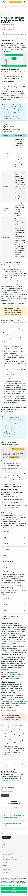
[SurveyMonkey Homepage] (3, 2)
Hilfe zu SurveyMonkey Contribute (9, 859)
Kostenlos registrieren (15, 2)
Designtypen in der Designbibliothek (10, 27)
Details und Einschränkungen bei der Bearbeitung (14, 34)
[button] (14, 532)
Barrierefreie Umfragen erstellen (9, 780)
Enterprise (4, 625)
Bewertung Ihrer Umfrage (11, 808)
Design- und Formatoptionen (10, 12)
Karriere (4, 846)
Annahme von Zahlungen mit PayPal (12, 824)
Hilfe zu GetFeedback (6, 854)
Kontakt (4, 870)
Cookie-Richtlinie (16, 885)
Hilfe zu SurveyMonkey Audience (9, 857)
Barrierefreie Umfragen (7, 40)
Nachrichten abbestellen (7, 869)
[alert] (14, 717)
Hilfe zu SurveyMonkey (7, 853)
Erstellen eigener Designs (8, 29)
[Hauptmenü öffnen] (24, 2)
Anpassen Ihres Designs (7, 32)
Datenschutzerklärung (6, 885)
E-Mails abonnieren (6, 872)
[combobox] (6, 837)
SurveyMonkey (5, 843)
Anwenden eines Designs (8, 24)
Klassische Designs (6, 37)
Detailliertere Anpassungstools (15, 391)
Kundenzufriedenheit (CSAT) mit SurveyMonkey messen (14, 816)
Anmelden (5, 457)
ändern (18, 769)
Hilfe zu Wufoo (5, 860)
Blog (3, 847)
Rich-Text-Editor (12, 93)
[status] (14, 112)
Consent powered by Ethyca (20, 894)
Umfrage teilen (13, 672)
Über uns (4, 844)
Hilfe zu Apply (5, 862)
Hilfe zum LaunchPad (6, 856)
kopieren (7, 701)
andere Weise (23, 703)
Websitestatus (5, 867)
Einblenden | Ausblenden (7, 527)
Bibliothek (19, 225)
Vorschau (12, 582)
